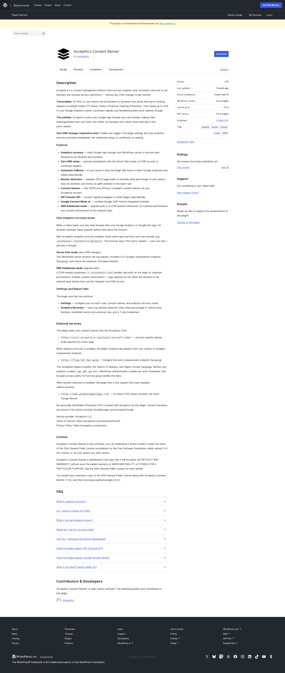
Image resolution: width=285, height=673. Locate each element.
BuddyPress (230, 643)
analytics (205, 127)
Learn (120, 629)
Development (116, 69)
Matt (226, 634)
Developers (123, 638)
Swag (174, 643)
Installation (96, 69)
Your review (183, 167)
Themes (69, 634)
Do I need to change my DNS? (73, 511)
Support (224, 69)
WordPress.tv (125, 643)
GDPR (224, 133)
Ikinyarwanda (46, 657)
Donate (175, 638)
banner (215, 127)
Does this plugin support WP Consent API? (79, 548)
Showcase (70, 629)
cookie (217, 133)
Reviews (78, 69)
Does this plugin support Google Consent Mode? (83, 557)
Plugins (68, 638)
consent (223, 127)
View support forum (187, 192)
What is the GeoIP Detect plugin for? (76, 567)
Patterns (69, 643)
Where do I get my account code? (75, 529)
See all (225, 167)
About (15, 629)
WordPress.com (232, 629)
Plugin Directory (20, 15)
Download (221, 54)
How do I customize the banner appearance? (81, 539)
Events (173, 634)
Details (63, 69)
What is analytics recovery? (71, 501)
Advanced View (185, 141)
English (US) (223, 120)
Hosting (15, 638)
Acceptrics (83, 56)
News (14, 634)
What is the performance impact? (74, 520)
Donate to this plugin (188, 222)
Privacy (15, 643)
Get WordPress (271, 5)
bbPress (228, 638)
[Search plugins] (43, 33)
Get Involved (176, 629)
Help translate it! (167, 23)
